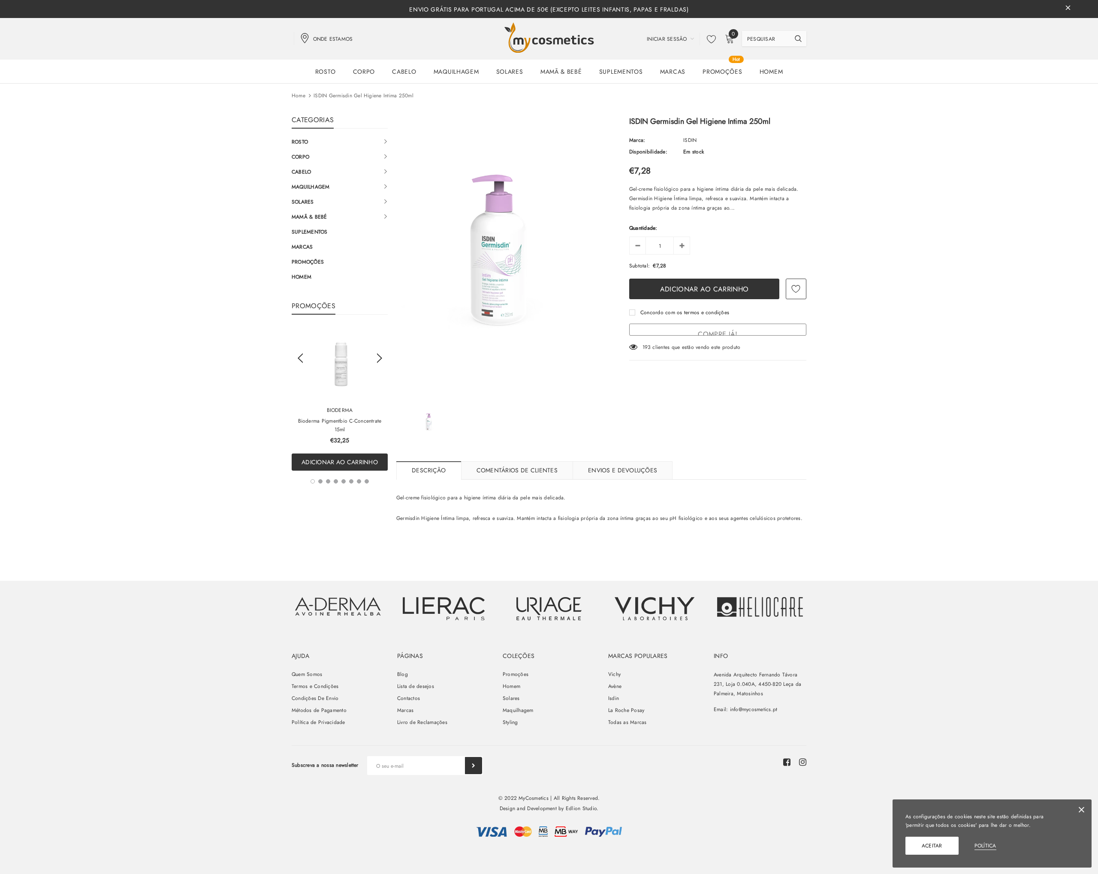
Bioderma (340, 410)
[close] (1068, 9)
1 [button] (313, 481)
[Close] (1081, 811)
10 (645, 347)
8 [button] (367, 481)
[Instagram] (802, 762)
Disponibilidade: (648, 152)
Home (298, 95)
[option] (339, 399)
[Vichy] (338, 606)
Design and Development (528, 808)
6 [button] (351, 481)
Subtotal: (639, 266)
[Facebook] (786, 762)
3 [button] (328, 481)
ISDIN (690, 140)
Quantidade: (643, 228)
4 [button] (336, 481)
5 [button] (343, 481)
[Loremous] (443, 608)
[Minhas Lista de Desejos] (709, 39)
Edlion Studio (581, 808)
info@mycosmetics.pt (754, 709)
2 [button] (320, 481)
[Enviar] (473, 765)
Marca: (637, 140)
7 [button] (359, 481)
